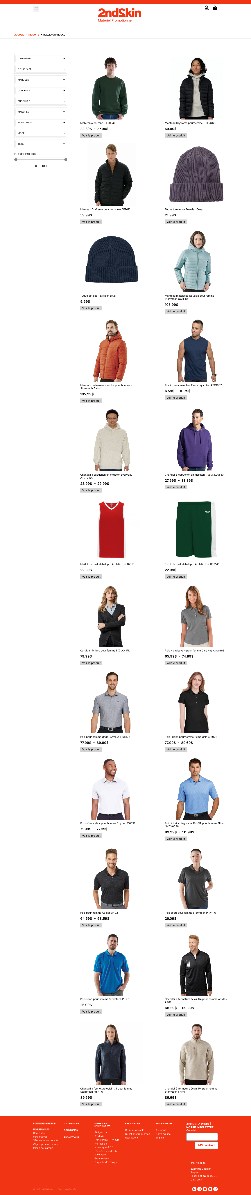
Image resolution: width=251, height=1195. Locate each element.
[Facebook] (194, 1189)
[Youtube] (205, 1189)
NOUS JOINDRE (164, 1123)
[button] (36, 9)
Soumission (71, 1130)
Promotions (71, 1137)
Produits (33, 34)
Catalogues (71, 1123)
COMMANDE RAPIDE (44, 1123)
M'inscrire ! (206, 1145)
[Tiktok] (215, 1189)
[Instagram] (199, 1189)
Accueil (19, 34)
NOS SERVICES (41, 1129)
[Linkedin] (210, 1189)
